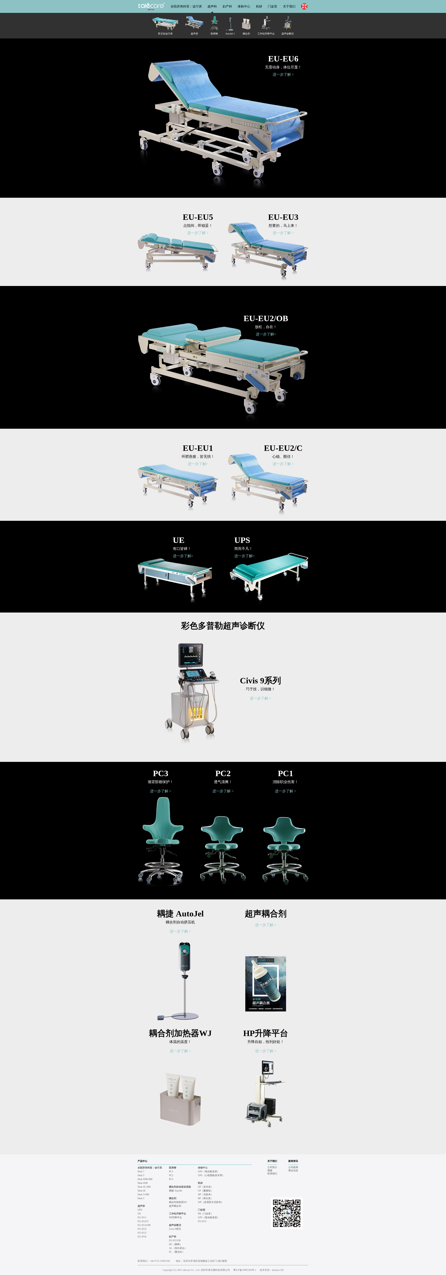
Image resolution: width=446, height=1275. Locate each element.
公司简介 (272, 1167)
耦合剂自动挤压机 (180, 922)
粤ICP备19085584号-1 (244, 1270)
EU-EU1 (198, 448)
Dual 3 (141, 1198)
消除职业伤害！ (285, 782)
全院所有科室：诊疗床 (186, 6)
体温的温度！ (180, 1042)
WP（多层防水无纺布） (211, 1202)
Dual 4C (142, 1190)
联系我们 (272, 1173)
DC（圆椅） (175, 1244)
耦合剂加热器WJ (180, 1033)
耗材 (259, 6)
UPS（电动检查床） (209, 1171)
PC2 (223, 773)
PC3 (160, 773)
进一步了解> (266, 334)
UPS (242, 540)
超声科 (212, 6)
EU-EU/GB (174, 1240)
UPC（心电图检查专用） (211, 1175)
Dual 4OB (143, 1183)
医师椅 (172, 1167)
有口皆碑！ (182, 549)
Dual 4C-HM (144, 1187)
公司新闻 (293, 1167)
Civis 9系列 (260, 680)
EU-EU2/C (283, 448)
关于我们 (289, 6)
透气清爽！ (223, 782)
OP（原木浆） (205, 1187)
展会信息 (293, 1170)
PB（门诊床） (205, 1213)
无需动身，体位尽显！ (283, 67)
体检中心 (244, 6)
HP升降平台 (265, 1033)
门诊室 (272, 6)
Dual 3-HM (143, 1194)
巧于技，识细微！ (260, 689)
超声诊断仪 (175, 1225)
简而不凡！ (243, 549)
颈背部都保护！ (160, 782)
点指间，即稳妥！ (198, 225)
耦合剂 (172, 1198)
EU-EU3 (283, 217)
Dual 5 (141, 1175)
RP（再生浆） (205, 1198)
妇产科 (227, 6)
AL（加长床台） (178, 1248)
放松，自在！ (266, 327)
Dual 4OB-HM (145, 1179)
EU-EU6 (283, 58)
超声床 (141, 1206)
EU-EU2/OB (266, 318)
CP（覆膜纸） (205, 1190)
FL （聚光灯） (177, 1252)
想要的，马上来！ (283, 225)
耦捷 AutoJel (180, 913)
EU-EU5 (198, 217)
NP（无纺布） (205, 1194)
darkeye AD (278, 1270)
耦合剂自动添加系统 (180, 1187)
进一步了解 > (283, 74)
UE (178, 540)
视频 (269, 1170)
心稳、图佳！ (283, 456)
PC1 (285, 773)
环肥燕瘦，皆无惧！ (198, 456)
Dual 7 (141, 1171)
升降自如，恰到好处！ (265, 1042)
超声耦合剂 (266, 913)
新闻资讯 (293, 1161)
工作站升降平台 (177, 1213)
